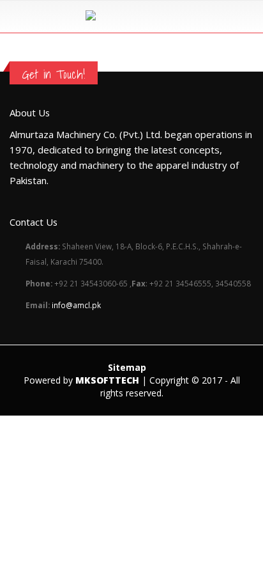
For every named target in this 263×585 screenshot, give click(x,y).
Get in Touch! (53, 74)
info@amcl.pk (76, 305)
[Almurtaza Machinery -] (132, 16)
